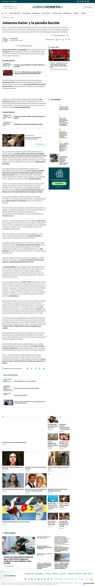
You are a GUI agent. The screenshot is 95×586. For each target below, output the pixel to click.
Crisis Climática (13, 1)
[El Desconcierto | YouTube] (85, 1)
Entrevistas (66, 13)
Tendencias (35, 13)
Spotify (41, 579)
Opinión (75, 13)
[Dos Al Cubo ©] (88, 584)
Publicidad (81, 579)
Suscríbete (59, 183)
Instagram (32, 579)
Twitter (28, 579)
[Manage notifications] (91, 579)
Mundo (83, 13)
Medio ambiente (14, 13)
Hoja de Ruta (46, 13)
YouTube (35, 579)
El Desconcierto (6, 17)
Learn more (39, 144)
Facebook (25, 579)
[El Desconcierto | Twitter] (80, 1)
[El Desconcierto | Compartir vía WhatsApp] (63, 39)
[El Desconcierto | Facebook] (77, 1)
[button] (88, 7)
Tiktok (45, 579)
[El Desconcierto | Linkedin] (88, 1)
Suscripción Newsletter (69, 579)
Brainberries (29, 135)
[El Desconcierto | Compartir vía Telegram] (69, 39)
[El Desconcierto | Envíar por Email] (66, 39)
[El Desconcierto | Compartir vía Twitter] (60, 39)
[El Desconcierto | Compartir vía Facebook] (57, 39)
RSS (76, 579)
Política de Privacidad (58, 579)
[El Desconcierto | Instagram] (82, 1)
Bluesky (51, 579)
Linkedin (38, 579)
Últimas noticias (29, 573)
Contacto (87, 579)
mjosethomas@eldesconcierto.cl (23, 584)
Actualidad (25, 13)
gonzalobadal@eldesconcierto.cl (51, 584)
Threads (48, 579)
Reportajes (56, 13)
